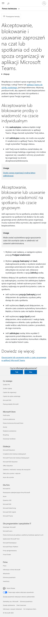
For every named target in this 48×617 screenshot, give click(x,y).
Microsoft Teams (8, 516)
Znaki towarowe (21, 605)
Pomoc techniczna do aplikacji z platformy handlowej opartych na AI (23, 535)
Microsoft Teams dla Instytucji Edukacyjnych (16, 458)
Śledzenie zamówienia (9, 431)
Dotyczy (6, 74)
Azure (4, 496)
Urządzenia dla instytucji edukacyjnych (14, 454)
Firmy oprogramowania (10, 550)
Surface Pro (6, 384)
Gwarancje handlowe (9, 439)
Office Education (8, 466)
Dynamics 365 (7, 500)
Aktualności (6, 573)
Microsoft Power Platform (10, 547)
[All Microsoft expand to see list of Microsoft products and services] (3, 3)
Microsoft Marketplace (9, 543)
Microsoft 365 (7, 400)
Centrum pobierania (9, 419)
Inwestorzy (6, 581)
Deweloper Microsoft (9, 527)
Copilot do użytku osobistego (11, 396)
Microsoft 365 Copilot (9, 512)
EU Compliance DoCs (30, 609)
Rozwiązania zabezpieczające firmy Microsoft (16, 492)
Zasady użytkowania (9, 605)
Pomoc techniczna (9, 8)
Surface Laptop (7, 388)
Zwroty (5, 427)
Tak (16, 372)
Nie (30, 372)
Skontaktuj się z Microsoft (10, 601)
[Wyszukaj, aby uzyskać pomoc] (9, 3)
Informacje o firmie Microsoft (11, 569)
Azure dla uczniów (8, 477)
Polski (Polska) (11, 588)
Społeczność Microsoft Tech (11, 539)
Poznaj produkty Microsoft (10, 404)
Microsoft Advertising (9, 508)
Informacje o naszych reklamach (12, 609)
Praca (4, 566)
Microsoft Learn (7, 531)
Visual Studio (7, 554)
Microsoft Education (9, 450)
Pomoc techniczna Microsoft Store (13, 423)
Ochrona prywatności (9, 577)
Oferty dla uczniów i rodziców (11, 473)
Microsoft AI (6, 488)
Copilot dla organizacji (9, 392)
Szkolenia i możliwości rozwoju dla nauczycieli (16, 469)
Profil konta (6, 415)
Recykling (6, 435)
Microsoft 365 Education (10, 462)
